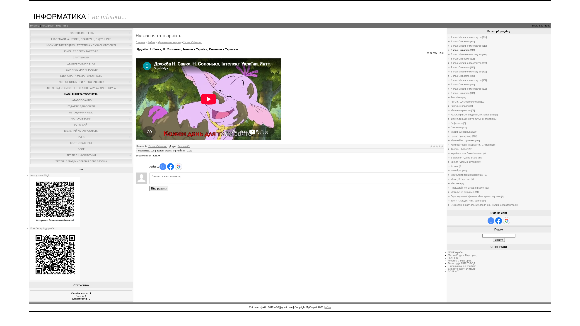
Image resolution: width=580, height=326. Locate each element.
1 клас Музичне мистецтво (466, 37)
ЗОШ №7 (453, 271)
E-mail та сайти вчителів (462, 268)
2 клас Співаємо (192, 42)
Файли (151, 42)
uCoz (328, 307)
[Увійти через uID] (163, 166)
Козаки (454, 166)
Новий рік (456, 170)
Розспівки (456, 97)
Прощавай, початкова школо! (467, 187)
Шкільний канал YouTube (462, 266)
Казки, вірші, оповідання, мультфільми (473, 114)
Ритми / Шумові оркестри (465, 101)
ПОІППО (453, 257)
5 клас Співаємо (460, 75)
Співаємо (456, 127)
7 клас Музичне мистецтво (466, 88)
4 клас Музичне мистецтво (466, 63)
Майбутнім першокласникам (467, 174)
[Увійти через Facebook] (170, 166)
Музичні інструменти (462, 140)
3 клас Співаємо (460, 58)
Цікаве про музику (461, 136)
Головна (34, 25)
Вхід (58, 25)
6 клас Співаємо (460, 84)
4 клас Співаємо (460, 67)
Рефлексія (457, 123)
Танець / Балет (459, 149)
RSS (65, 25)
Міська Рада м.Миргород (462, 255)
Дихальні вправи (460, 106)
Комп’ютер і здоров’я (42, 228)
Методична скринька (462, 192)
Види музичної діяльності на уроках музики (475, 196)
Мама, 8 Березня (460, 179)
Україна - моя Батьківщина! (466, 153)
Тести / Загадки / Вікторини (466, 200)
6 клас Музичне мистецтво (466, 80)
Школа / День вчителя (463, 162)
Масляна (456, 183)
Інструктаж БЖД (39, 175)
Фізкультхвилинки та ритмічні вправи (472, 118)
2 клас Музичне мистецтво (466, 45)
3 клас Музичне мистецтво (466, 54)
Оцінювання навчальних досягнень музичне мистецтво (483, 205)
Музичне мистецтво (169, 42)
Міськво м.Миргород (459, 260)
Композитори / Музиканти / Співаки (471, 144)
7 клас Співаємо (460, 93)
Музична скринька (461, 131)
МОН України (455, 252)
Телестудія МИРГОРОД (461, 263)
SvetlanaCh (184, 146)
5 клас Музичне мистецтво (466, 71)
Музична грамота (461, 110)
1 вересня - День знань (464, 157)
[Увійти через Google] (178, 166)
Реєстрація (47, 25)
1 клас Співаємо (460, 41)
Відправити (159, 188)
